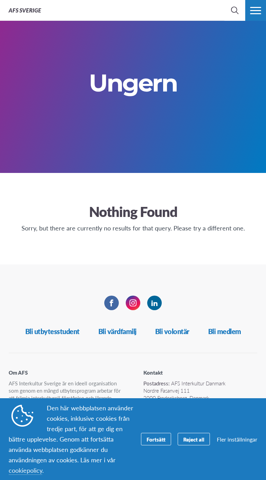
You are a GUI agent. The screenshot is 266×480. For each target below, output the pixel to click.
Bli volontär (172, 331)
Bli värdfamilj (117, 331)
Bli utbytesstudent (52, 331)
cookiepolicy (25, 470)
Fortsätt (156, 439)
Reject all (193, 439)
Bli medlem (224, 331)
